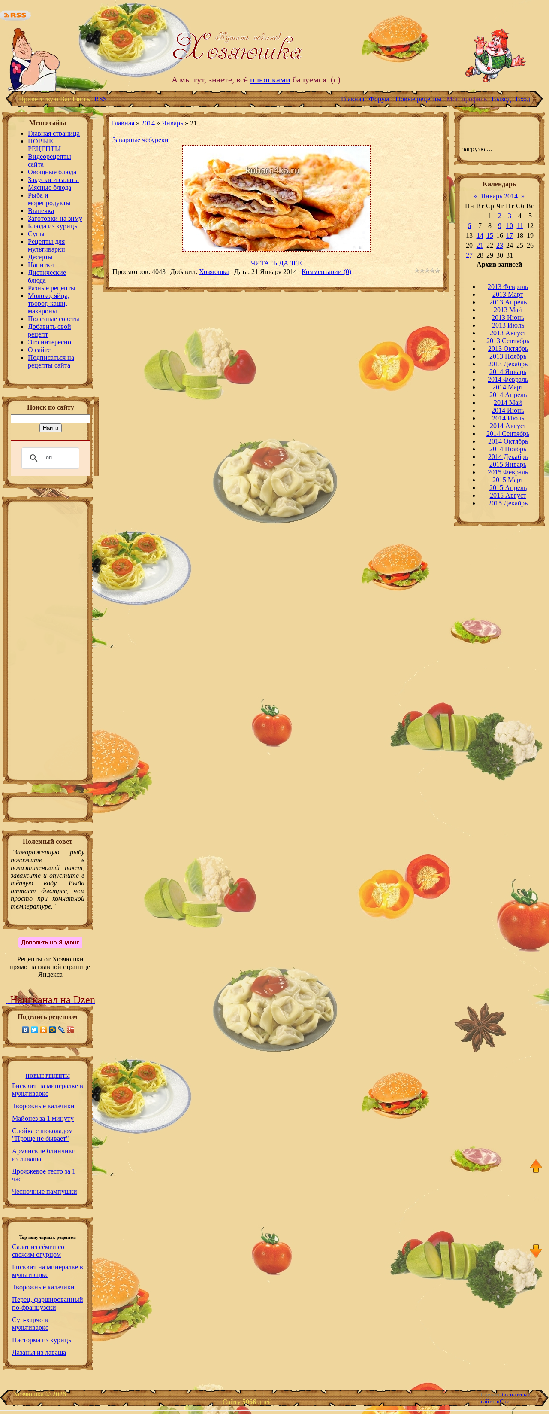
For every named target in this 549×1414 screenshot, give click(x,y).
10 (509, 225)
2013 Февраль (508, 286)
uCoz (503, 1401)
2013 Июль (508, 325)
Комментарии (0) (326, 271)
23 (499, 245)
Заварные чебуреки (140, 139)
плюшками (270, 79)
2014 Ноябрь (507, 449)
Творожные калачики (43, 1106)
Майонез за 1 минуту (43, 1118)
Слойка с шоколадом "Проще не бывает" (42, 1134)
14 (480, 235)
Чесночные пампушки (44, 1191)
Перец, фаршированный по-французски (47, 1303)
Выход (501, 99)
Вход (523, 99)
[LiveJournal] (61, 1029)
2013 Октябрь (508, 348)
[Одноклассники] (43, 1029)
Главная (352, 99)
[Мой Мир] (52, 1029)
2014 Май (508, 402)
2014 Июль (508, 418)
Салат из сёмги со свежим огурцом (38, 1250)
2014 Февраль (508, 379)
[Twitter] (34, 1029)
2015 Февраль (508, 472)
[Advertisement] (47, 643)
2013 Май (508, 309)
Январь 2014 (499, 196)
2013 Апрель (508, 302)
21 (480, 245)
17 (509, 235)
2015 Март (507, 479)
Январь (172, 123)
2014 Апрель (508, 394)
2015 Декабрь (508, 503)
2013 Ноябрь (507, 356)
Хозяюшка (214, 271)
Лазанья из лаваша (39, 1352)
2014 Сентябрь (507, 433)
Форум (380, 99)
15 (489, 235)
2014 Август (508, 425)
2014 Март (507, 387)
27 (469, 255)
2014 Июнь (508, 410)
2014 (148, 123)
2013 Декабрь (508, 364)
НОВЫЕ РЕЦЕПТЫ (48, 1076)
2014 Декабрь (508, 456)
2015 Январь (507, 464)
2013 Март (507, 294)
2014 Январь (507, 371)
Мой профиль (466, 99)
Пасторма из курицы (42, 1340)
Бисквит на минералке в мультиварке (47, 1089)
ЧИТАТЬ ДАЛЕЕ (276, 263)
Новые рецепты (418, 99)
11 (520, 225)
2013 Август (508, 333)
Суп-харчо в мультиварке (30, 1323)
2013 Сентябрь (507, 340)
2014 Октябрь (508, 441)
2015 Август (508, 495)
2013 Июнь (508, 317)
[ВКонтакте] (25, 1029)
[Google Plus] (70, 1029)
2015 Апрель (508, 487)
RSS (100, 99)
